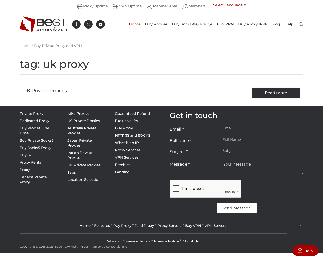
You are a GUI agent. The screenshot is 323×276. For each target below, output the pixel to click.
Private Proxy (31, 113)
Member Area (165, 6)
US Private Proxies (83, 121)
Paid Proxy (144, 225)
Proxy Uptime (95, 6)
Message (180, 164)
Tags (71, 172)
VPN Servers (216, 225)
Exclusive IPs (126, 121)
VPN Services (127, 157)
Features (102, 225)
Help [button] (288, 24)
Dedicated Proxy (34, 121)
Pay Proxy (122, 225)
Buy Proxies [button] (156, 24)
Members (197, 6)
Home (135, 24)
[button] (301, 24)
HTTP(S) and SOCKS (132, 135)
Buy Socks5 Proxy (35, 147)
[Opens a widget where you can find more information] (305, 251)
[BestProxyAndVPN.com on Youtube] (100, 24)
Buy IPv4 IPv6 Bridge (192, 24)
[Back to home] (43, 24)
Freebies (122, 164)
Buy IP (25, 155)
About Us (190, 241)
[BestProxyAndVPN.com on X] (88, 24)
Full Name (180, 140)
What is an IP (127, 142)
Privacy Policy (166, 241)
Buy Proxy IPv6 (252, 24)
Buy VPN (225, 24)
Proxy (25, 169)
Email (177, 129)
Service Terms (138, 241)
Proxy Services (128, 150)
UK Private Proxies (83, 165)
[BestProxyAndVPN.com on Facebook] (76, 24)
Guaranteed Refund (132, 113)
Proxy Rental (31, 162)
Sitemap (114, 241)
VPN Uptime (130, 6)
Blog (275, 24)
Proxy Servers (169, 225)
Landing (122, 172)
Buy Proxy (124, 128)
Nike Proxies (78, 113)
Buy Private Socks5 (37, 140)
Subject (179, 151)
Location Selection (84, 179)
